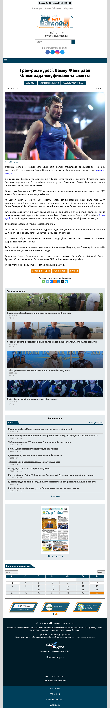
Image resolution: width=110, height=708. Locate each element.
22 (83, 589)
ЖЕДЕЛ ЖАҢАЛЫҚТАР (73, 83)
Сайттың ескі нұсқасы (55, 676)
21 (68, 589)
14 (68, 586)
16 (97, 586)
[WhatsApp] (43, 281)
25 (26, 593)
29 (83, 593)
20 (52, 589)
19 (39, 589)
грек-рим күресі (42, 271)
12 (39, 586)
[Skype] (66, 281)
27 (52, 593)
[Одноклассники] (55, 281)
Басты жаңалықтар (49, 83)
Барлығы (55, 496)
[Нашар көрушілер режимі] (76, 7)
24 (12, 593)
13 (53, 586)
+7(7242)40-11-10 (54, 32)
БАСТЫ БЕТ (55, 688)
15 (83, 586)
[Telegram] (47, 281)
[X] (62, 281)
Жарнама (69, 8)
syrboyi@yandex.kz (56, 35)
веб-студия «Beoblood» (55, 680)
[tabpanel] (23, 607)
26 (39, 593)
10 (12, 586)
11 (26, 586)
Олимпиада (61, 271)
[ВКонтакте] (51, 281)
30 (97, 593)
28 (68, 593)
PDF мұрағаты (55, 556)
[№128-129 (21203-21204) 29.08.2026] (55, 530)
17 (12, 589)
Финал (74, 271)
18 (26, 589)
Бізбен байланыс (53, 8)
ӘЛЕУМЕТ (30, 83)
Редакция (37, 8)
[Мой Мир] (58, 281)
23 (97, 589)
